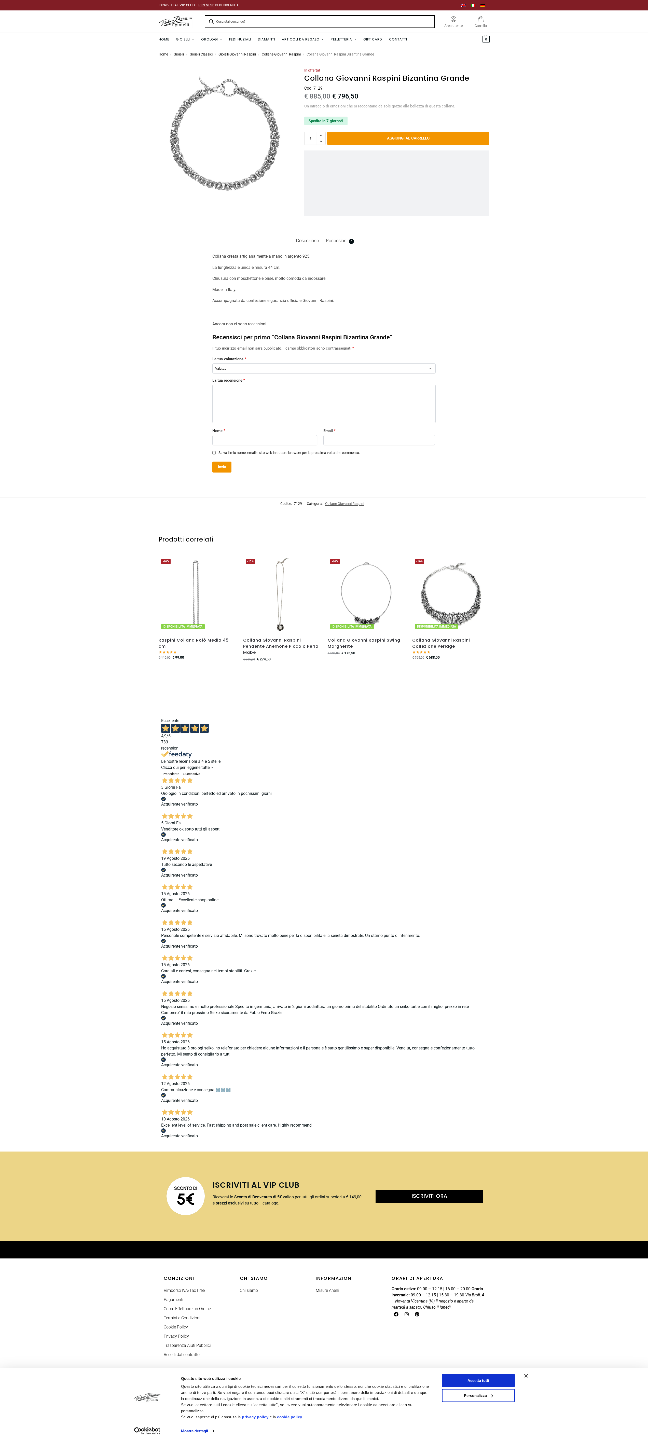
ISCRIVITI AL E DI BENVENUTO (199, 5)
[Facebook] (396, 1314)
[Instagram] (406, 1314)
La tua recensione (228, 380)
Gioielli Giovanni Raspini (237, 54)
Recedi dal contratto (182, 1354)
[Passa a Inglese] (463, 5)
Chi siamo (249, 1290)
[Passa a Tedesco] (483, 5)
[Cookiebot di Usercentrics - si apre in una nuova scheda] (147, 1431)
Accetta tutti (478, 1380)
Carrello (481, 26)
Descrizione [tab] (307, 240)
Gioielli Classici (201, 54)
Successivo (191, 774)
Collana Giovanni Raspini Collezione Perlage (441, 643)
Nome (218, 430)
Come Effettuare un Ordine (187, 1308)
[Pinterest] (417, 1314)
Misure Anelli (327, 1290)
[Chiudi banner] (526, 1376)
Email (329, 430)
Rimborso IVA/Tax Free (184, 1290)
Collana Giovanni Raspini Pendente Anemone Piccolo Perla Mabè (281, 646)
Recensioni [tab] (339, 240)
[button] (485, 39)
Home (163, 54)
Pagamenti (173, 1299)
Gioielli (179, 54)
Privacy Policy (176, 1336)
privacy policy (255, 1417)
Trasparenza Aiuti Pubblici (187, 1345)
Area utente (453, 26)
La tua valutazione (229, 359)
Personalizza (475, 1395)
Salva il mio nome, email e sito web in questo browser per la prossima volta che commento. (289, 453)
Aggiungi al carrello (408, 138)
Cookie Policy (176, 1327)
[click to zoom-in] (225, 134)
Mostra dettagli (194, 1431)
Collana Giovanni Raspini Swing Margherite (364, 643)
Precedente (171, 774)
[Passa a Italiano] (473, 5)
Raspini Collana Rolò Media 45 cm (194, 643)
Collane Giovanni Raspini (281, 54)
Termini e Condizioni (182, 1317)
